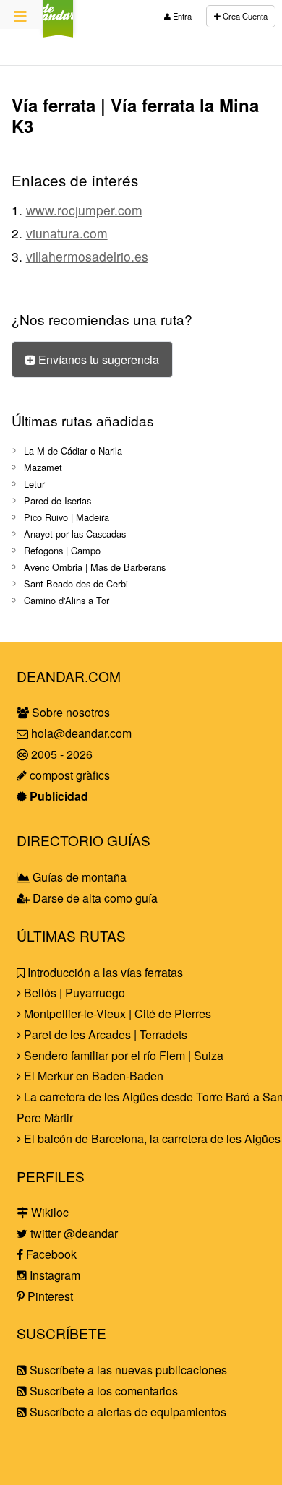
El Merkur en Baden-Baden (92, 1075)
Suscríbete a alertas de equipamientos (126, 1411)
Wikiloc (48, 1212)
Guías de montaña (78, 877)
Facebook (50, 1254)
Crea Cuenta (244, 16)
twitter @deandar (72, 1233)
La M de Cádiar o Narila (73, 450)
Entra (181, 16)
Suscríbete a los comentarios (102, 1390)
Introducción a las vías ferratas (104, 972)
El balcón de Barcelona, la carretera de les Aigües (151, 1138)
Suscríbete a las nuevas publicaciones (127, 1369)
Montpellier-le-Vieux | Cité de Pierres (116, 1013)
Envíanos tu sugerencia (97, 359)
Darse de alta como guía (94, 898)
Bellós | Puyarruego (73, 992)
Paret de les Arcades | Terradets (104, 1034)
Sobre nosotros (69, 712)
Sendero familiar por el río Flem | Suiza (122, 1055)
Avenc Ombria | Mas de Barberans (95, 567)
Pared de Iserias (57, 500)
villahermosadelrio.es (87, 256)
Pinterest (49, 1296)
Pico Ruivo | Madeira (66, 517)
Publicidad (57, 796)
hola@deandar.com (81, 733)
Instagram (53, 1275)
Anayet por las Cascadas (75, 534)
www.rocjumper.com (84, 210)
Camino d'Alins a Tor (66, 600)
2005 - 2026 (60, 754)
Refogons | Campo (62, 550)
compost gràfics (68, 775)
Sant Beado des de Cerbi (76, 583)
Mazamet (43, 467)
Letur (34, 484)
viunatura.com (67, 233)
